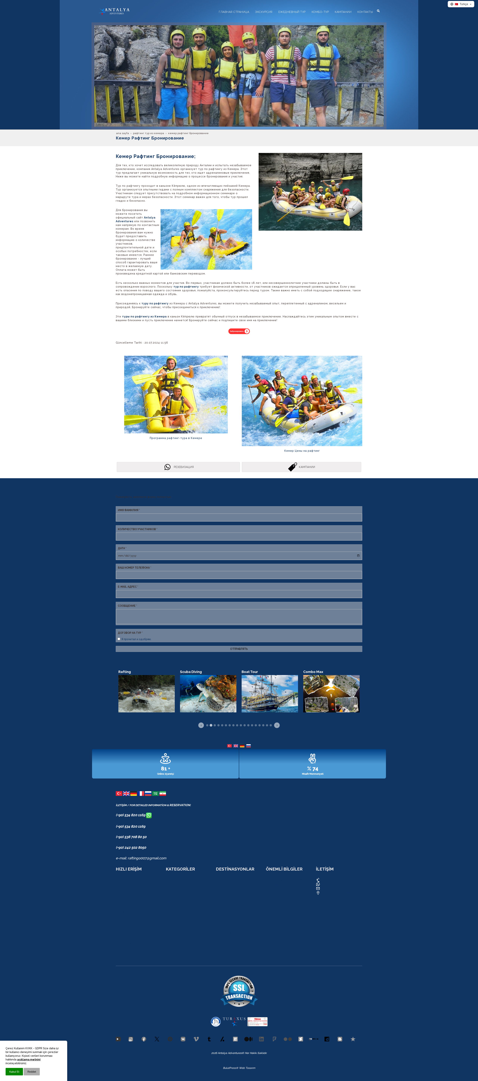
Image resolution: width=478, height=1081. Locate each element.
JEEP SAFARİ (173, 901)
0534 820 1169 (330, 879)
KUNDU (221, 885)
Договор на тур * (130, 632)
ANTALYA (221, 880)
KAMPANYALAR (125, 890)
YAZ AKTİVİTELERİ (127, 943)
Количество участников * (137, 529)
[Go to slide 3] (215, 725)
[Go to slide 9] (237, 725)
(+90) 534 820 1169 (131, 815)
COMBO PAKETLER (127, 885)
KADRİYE (221, 890)
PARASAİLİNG (174, 937)
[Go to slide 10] (241, 725)
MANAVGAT (223, 937)
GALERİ (120, 901)
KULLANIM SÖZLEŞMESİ (281, 890)
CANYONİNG (173, 885)
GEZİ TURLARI (124, 911)
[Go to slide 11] (244, 725)
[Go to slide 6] (226, 725)
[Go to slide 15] (259, 725)
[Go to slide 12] (248, 725)
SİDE (219, 948)
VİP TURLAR (173, 948)
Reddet (31, 1071)
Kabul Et (14, 1071)
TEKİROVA (222, 911)
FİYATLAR (122, 948)
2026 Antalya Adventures (226, 1052)
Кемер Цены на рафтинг (302, 450)
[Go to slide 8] (233, 725)
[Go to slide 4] (218, 725)
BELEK (220, 927)
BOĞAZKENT (224, 932)
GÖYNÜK (221, 916)
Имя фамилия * (129, 510)
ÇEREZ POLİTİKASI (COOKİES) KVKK (288, 880)
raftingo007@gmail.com (338, 888)
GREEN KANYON (176, 932)
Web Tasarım (247, 1067)
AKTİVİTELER (124, 922)
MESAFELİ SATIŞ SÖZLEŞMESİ (284, 895)
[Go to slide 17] (267, 725)
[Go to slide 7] (230, 725)
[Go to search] (378, 11)
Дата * (122, 548)
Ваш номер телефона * (134, 567)
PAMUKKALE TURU (178, 943)
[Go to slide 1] (207, 725)
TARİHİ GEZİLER (125, 932)
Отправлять (239, 648)
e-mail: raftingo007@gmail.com (141, 858)
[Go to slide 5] (222, 725)
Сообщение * (127, 605)
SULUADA (172, 922)
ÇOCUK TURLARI (126, 937)
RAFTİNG (171, 880)
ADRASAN (222, 906)
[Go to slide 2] (211, 725)
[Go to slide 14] (256, 725)
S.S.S (119, 906)
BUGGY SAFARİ (175, 911)
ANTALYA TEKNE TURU (180, 927)
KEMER (220, 901)
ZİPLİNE (171, 890)
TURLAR (121, 880)
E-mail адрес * (128, 586)
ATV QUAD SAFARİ (177, 906)
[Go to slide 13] (252, 725)
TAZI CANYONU (175, 895)
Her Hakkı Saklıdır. (255, 1052)
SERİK (219, 943)
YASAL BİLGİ (273, 885)
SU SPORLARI (124, 927)
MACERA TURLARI (127, 916)
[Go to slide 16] (263, 725)
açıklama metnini (29, 1059)
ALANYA (221, 895)
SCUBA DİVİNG (175, 916)
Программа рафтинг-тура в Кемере (176, 438)
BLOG (119, 895)
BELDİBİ (221, 922)
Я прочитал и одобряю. (136, 639)
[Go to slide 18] (271, 725)
